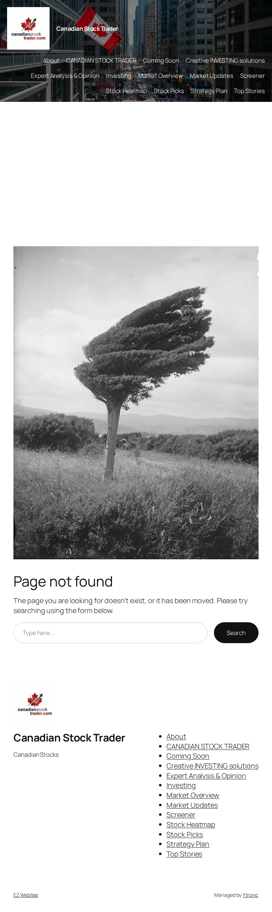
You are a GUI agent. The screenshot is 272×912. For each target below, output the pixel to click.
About (51, 60)
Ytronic (250, 894)
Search (236, 633)
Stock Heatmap (126, 91)
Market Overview (160, 75)
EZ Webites (25, 894)
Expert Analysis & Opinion (65, 75)
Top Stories (249, 91)
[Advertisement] (136, 176)
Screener (252, 75)
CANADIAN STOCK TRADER (101, 60)
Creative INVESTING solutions (225, 60)
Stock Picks (169, 91)
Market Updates (211, 75)
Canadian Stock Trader (87, 28)
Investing (118, 75)
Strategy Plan (209, 91)
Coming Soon (161, 60)
